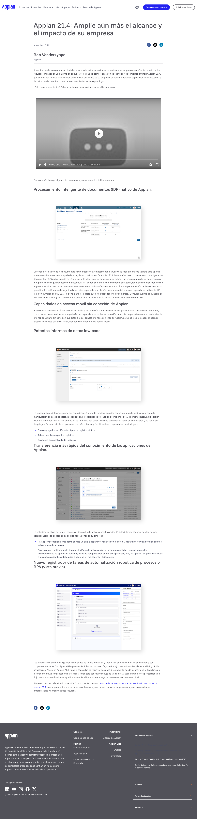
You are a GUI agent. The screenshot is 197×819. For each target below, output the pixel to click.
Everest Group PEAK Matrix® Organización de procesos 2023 (160, 759)
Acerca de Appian (92, 7)
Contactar (78, 731)
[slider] (98, 160)
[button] (40, 165)
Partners (76, 7)
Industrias (36, 7)
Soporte (65, 7)
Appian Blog (115, 743)
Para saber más (51, 7)
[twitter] (155, 45)
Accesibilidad (80, 753)
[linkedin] (161, 45)
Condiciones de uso (83, 737)
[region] (98, 133)
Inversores (116, 755)
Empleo (117, 749)
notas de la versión (108, 683)
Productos (23, 7)
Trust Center (115, 731)
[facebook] (149, 45)
